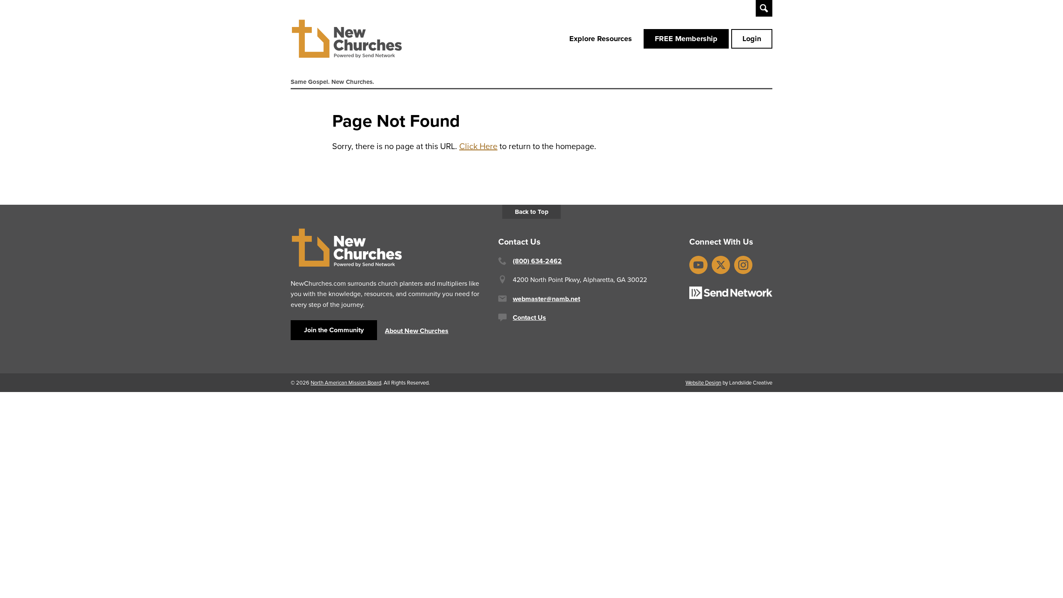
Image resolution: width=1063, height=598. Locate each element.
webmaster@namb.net (546, 299)
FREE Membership (686, 38)
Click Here (478, 146)
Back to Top (532, 211)
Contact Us (529, 317)
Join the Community (334, 330)
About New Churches (416, 331)
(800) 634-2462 (537, 261)
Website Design (703, 382)
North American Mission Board (346, 382)
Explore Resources (600, 38)
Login (751, 38)
